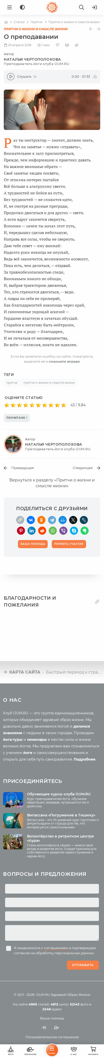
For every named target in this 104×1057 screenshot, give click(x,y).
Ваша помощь (52, 1018)
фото (79, 1004)
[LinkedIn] (32, 531)
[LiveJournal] (84, 520)
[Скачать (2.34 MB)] (95, 76)
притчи (11, 382)
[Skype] (74, 531)
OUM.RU (43, 995)
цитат (59, 1004)
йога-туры (12, 739)
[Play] (10, 76)
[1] (7, 405)
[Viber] (63, 531)
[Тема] (22, 7)
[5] (32, 405)
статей (39, 1004)
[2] (13, 405)
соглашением (56, 948)
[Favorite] (57, 45)
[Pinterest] (21, 531)
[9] (57, 405)
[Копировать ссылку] (97, 601)
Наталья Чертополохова (36, 61)
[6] (38, 405)
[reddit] (42, 531)
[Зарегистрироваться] (56, 1028)
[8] (51, 405)
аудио (52, 1009)
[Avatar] (14, 444)
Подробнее (84, 759)
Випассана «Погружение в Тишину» (61, 815)
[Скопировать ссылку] (20, 520)
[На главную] (6, 22)
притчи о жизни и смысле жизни (49, 382)
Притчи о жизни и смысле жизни (36, 29)
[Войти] (94, 7)
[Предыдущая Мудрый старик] (91, 29)
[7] (45, 405)
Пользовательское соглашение (52, 1037)
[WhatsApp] (53, 531)
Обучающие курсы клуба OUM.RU (59, 794)
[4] (26, 405)
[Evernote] (85, 531)
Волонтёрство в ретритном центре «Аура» (60, 838)
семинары (37, 739)
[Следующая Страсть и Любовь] (98, 29)
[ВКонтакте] (31, 520)
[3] (19, 405)
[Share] (77, 45)
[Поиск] (81, 7)
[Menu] (9, 7)
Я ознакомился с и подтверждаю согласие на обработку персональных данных (55, 950)
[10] (64, 405)
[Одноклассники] (41, 520)
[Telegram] (52, 520)
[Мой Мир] (63, 520)
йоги (27, 752)
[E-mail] (67, 45)
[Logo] (52, 7)
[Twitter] (73, 520)
